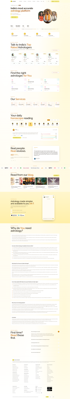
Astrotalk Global (49, 381)
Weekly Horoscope (15, 369)
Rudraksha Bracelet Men (50, 376)
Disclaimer (14, 390)
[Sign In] (50, 1)
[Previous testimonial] (11, 160)
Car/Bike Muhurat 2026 (15, 377)
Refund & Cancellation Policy (16, 387)
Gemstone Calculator (49, 370)
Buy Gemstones (49, 373)
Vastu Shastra (37, 375)
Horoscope (25, 1)
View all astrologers (55, 72)
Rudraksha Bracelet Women (50, 377)
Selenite (48, 375)
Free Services (29, 1)
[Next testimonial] (15, 160)
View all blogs (56, 175)
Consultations (20, 1)
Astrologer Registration (26, 388)
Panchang (38, 1)
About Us (14, 391)
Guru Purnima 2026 (38, 376)
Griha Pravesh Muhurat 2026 (16, 380)
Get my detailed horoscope (16, 137)
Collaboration (37, 372)
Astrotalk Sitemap (38, 377)
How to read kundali (26, 375)
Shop (41, 1)
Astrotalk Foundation (38, 378)
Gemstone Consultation (50, 371)
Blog (43, 1)
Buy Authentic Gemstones (50, 372)
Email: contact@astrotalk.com (27, 392)
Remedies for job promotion (39, 371)
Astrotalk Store (25, 374)
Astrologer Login (26, 387)
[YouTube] (41, 393)
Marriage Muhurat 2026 (15, 378)
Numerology (37, 369)
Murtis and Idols (49, 378)
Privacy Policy (14, 389)
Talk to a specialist (24, 137)
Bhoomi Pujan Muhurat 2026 (16, 379)
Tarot (36, 373)
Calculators (34, 1)
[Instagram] (38, 393)
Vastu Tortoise (48, 369)
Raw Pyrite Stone (49, 379)
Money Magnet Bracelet (50, 380)
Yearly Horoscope (15, 371)
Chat (14, 63)
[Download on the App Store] (14, 215)
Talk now (55, 1)
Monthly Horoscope (15, 370)
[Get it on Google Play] (21, 215)
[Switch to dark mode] (46, 1)
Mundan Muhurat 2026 (15, 381)
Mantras (37, 370)
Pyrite (47, 374)
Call (19, 63)
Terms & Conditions (15, 388)
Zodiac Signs (37, 374)
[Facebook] (36, 393)
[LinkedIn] (39, 393)
